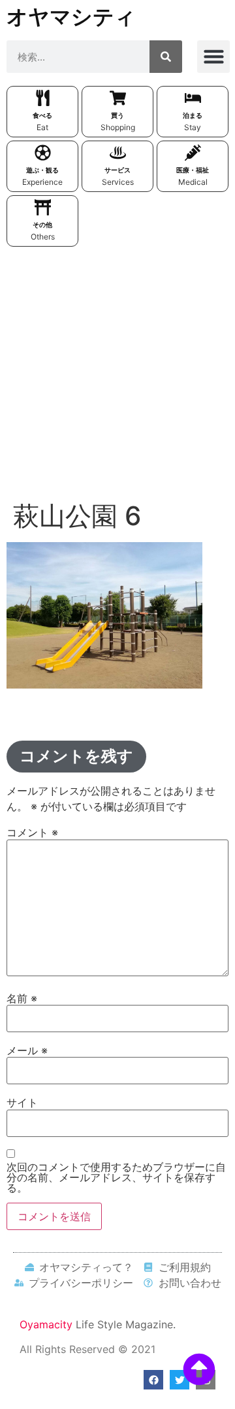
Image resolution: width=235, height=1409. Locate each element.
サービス (117, 170)
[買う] (118, 98)
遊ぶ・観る (42, 170)
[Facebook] (153, 1379)
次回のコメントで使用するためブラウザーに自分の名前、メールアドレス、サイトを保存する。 (116, 1177)
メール (27, 1050)
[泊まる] (193, 98)
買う (117, 115)
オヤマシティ (71, 16)
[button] (213, 56)
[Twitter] (179, 1379)
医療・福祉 (192, 170)
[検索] (165, 56)
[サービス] (118, 152)
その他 (42, 224)
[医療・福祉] (193, 152)
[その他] (43, 207)
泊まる (192, 115)
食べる (42, 115)
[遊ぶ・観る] (43, 152)
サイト (22, 1102)
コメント (32, 832)
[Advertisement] (117, 377)
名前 (22, 998)
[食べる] (43, 98)
